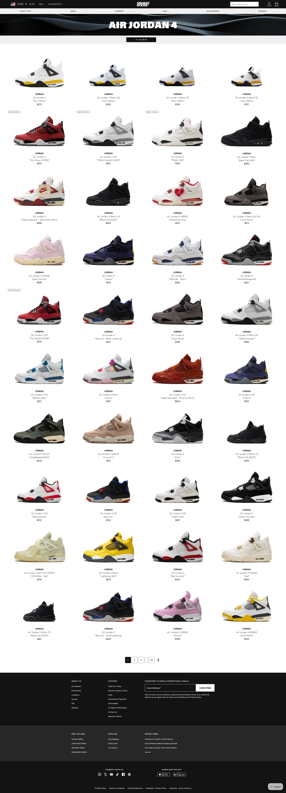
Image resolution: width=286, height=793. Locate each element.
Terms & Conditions (117, 788)
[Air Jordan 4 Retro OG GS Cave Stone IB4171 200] (246, 192)
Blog (31, 4)
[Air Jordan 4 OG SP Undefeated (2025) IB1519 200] (39, 429)
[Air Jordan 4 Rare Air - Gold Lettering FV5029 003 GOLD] (108, 608)
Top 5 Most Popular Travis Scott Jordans (161, 747)
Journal (74, 699)
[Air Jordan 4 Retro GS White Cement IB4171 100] (246, 311)
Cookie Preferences (135, 788)
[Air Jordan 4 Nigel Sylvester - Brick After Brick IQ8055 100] (39, 192)
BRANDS (262, 11)
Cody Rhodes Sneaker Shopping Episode (161, 743)
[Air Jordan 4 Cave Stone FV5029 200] (177, 311)
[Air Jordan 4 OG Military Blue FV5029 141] (39, 370)
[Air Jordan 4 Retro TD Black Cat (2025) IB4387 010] (39, 608)
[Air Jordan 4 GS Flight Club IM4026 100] (177, 489)
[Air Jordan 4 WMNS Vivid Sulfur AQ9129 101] (246, 608)
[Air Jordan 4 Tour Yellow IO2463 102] (39, 73)
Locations (75, 694)
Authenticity (55, 4)
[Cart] (276, 4)
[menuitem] (32, 4)
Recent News (151, 734)
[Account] (269, 4)
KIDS (165, 11)
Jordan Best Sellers (79, 743)
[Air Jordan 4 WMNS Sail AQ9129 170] (246, 548)
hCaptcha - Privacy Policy (156, 788)
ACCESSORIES (213, 11)
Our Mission (76, 686)
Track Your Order (114, 686)
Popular (112, 734)
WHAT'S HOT (25, 11)
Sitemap (75, 707)
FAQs (110, 694)
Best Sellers (78, 734)
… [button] (146, 660)
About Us (76, 681)
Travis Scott (112, 743)
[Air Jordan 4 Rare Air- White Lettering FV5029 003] (108, 311)
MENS (73, 11)
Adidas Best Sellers (79, 752)
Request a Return (115, 716)
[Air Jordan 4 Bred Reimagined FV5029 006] (246, 251)
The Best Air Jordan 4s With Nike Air (159, 739)
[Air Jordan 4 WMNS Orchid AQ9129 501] (177, 608)
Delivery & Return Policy (118, 690)
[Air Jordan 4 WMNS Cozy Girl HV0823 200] (108, 429)
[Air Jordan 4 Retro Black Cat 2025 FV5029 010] (246, 132)
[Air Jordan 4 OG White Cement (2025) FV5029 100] (108, 132)
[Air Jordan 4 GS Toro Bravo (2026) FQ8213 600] (39, 310)
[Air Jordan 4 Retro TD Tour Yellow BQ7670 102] (246, 73)
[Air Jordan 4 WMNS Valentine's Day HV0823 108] (177, 192)
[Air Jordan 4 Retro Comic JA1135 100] (108, 370)
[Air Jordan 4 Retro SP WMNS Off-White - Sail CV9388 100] (39, 548)
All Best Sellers (77, 739)
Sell (41, 4)
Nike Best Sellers (78, 747)
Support (112, 681)
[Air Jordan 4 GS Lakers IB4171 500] (246, 370)
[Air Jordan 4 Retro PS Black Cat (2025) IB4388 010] (246, 429)
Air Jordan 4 (112, 747)
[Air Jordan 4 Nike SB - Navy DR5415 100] (177, 251)
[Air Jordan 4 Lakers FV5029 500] (108, 251)
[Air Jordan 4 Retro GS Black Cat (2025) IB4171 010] (108, 192)
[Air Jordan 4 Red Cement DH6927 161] (177, 548)
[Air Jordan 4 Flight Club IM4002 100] (177, 132)
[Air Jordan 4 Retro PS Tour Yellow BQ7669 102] (177, 73)
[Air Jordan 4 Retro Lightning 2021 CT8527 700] (108, 548)
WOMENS (119, 11)
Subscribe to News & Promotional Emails (167, 681)
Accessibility (113, 703)
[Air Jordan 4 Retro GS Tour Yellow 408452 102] (108, 73)
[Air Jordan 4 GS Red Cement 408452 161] (39, 489)
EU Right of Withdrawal (117, 707)
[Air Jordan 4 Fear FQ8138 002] (177, 429)
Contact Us (112, 712)
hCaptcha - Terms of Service (180, 788)
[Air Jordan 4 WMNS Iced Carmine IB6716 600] (39, 251)
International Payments (117, 699)
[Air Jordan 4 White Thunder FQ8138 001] (246, 489)
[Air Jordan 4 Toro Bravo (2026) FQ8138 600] (39, 132)
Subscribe (205, 687)
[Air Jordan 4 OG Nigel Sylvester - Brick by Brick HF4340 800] (177, 370)
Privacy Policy (100, 788)
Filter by (142, 39)
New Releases (113, 739)
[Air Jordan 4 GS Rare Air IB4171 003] (108, 489)
